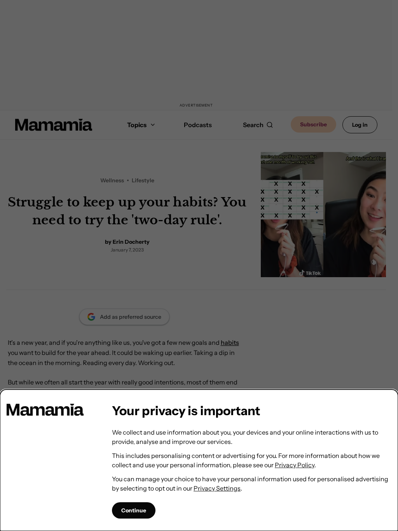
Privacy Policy (294, 465)
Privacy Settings (217, 488)
